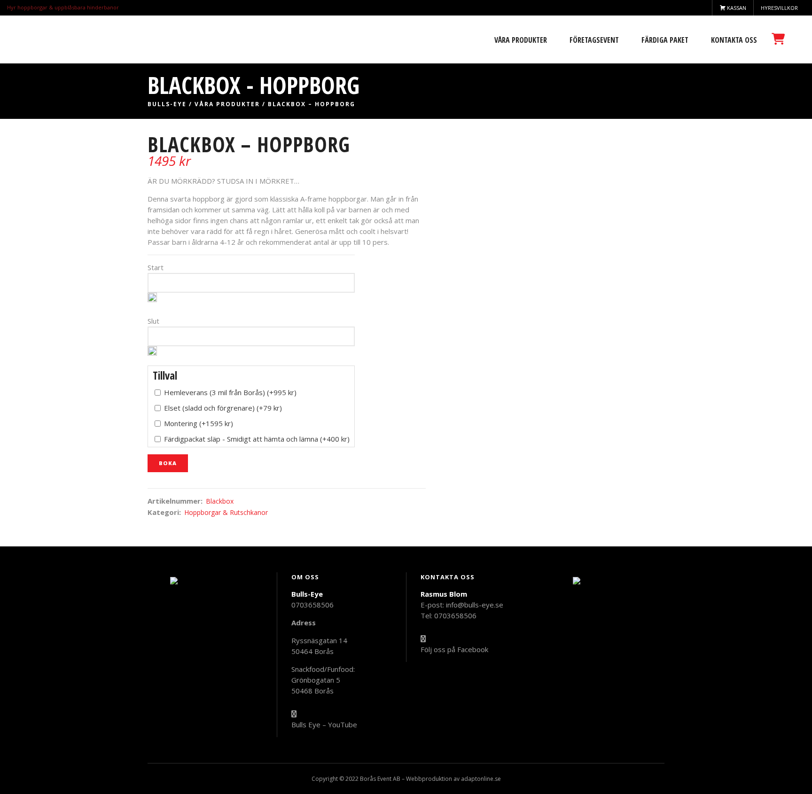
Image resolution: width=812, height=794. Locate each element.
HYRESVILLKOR (779, 7)
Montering (180, 423)
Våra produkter (227, 104)
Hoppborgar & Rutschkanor (226, 512)
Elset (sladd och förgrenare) (209, 408)
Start (156, 267)
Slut (153, 321)
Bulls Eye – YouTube (324, 724)
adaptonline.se (481, 779)
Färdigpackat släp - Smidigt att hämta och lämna (241, 439)
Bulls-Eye (167, 104)
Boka (168, 463)
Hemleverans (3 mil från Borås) (214, 392)
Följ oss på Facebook (454, 649)
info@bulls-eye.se (474, 604)
